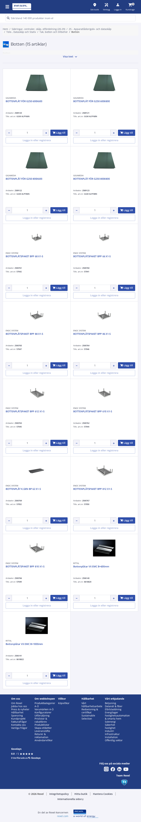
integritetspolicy (34, 104)
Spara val (35, 161)
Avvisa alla (78, 161)
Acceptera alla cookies (104, 161)
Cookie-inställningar (38, 147)
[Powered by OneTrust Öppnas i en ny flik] (107, 171)
